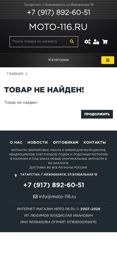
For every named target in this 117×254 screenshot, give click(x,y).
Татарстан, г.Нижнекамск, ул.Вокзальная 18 (58, 5)
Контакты (95, 142)
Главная (15, 73)
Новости (37, 142)
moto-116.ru (58, 27)
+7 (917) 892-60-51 (58, 13)
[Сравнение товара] (87, 39)
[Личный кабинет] (96, 39)
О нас (16, 142)
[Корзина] (104, 39)
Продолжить (97, 114)
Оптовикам (65, 142)
